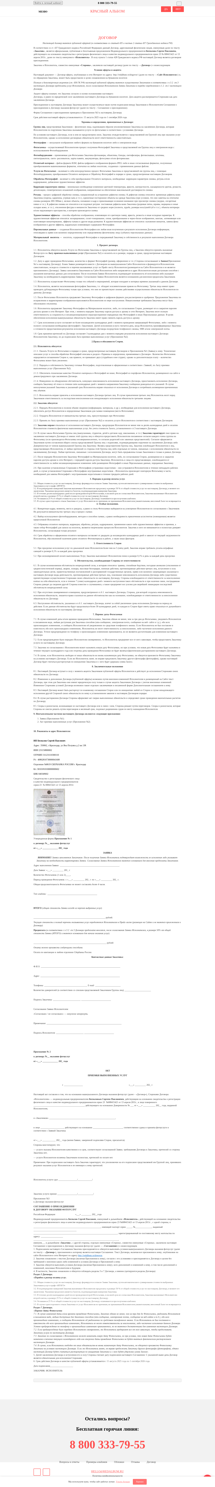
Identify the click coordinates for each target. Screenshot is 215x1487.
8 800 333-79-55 (107, 1444)
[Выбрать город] (179, 4)
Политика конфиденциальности (107, 1476)
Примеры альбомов (96, 1462)
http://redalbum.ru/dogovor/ (125, 75)
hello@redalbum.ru (107, 1471)
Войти (48, 3)
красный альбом (107, 11)
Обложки (119, 1462)
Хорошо (140, 1482)
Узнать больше (123, 1482)
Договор (151, 1462)
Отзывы (135, 1462)
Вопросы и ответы (69, 1462)
